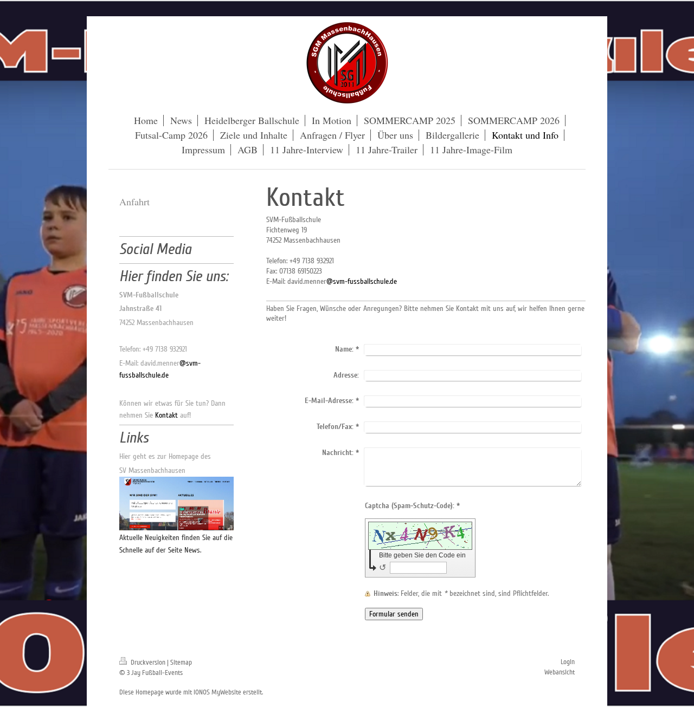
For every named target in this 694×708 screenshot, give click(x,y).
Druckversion (148, 662)
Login (568, 662)
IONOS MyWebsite (217, 692)
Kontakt (166, 415)
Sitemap (181, 662)
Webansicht (559, 672)
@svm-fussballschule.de (361, 281)
